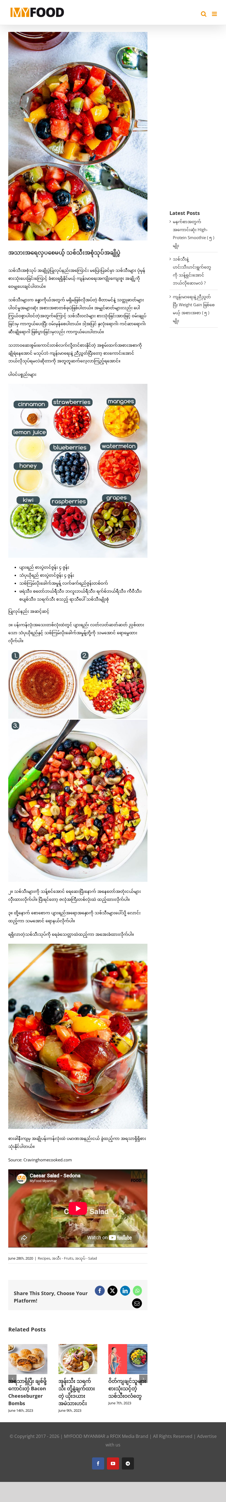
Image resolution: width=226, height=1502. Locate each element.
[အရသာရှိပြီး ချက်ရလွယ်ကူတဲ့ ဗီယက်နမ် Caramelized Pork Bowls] (78, 1347)
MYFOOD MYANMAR (84, 1444)
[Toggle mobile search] (203, 14)
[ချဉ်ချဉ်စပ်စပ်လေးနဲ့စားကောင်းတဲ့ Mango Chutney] (127, 1347)
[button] (12, 1382)
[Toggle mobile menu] (215, 14)
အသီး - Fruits (62, 1258)
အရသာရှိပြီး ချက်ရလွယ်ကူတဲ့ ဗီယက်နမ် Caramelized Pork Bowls (77, 1396)
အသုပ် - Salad (86, 1258)
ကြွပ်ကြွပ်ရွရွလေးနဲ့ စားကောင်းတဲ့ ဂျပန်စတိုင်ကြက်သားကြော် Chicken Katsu (26, 1396)
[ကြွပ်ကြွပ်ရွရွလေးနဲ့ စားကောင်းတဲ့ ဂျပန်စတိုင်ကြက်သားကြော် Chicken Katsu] (27, 1347)
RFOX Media (122, 1444)
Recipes (44, 1258)
